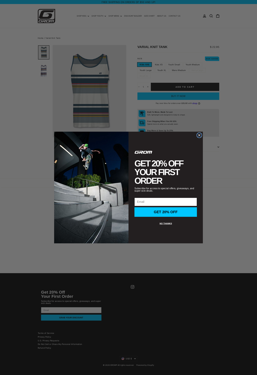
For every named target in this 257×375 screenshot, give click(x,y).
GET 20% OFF (166, 212)
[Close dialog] (199, 135)
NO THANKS (166, 223)
